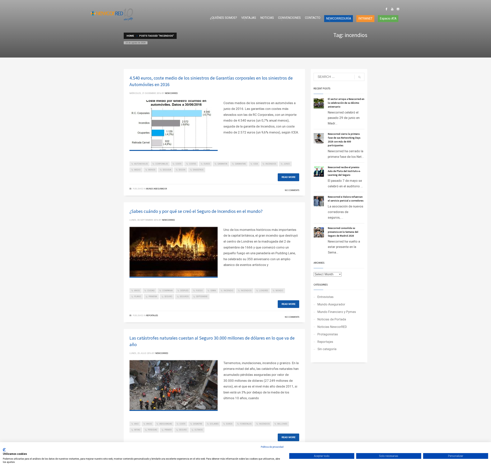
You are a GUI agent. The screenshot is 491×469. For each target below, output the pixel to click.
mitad (137, 430)
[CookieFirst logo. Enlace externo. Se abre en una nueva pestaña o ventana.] (4, 450)
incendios (270, 164)
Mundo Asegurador (156, 189)
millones (282, 424)
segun (182, 170)
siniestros (198, 170)
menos (151, 170)
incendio (228, 291)
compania (167, 291)
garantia (222, 164)
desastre (197, 424)
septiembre (202, 296)
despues (184, 291)
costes (192, 164)
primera (153, 296)
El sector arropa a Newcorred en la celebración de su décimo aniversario (346, 102)
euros (207, 164)
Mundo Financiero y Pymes (336, 312)
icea (255, 164)
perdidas (152, 430)
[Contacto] (398, 9)
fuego (199, 291)
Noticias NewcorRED (332, 327)
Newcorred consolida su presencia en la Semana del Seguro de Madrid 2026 (343, 231)
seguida (167, 170)
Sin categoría (326, 349)
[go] (359, 77)
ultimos (198, 430)
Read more (288, 177)
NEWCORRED (171, 93)
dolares (214, 424)
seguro (168, 296)
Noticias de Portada (331, 319)
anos (137, 291)
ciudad (151, 291)
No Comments (292, 190)
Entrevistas (325, 297)
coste (178, 164)
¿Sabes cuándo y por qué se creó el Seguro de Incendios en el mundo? (196, 211)
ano (136, 424)
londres (263, 291)
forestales (245, 424)
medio (137, 170)
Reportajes (152, 315)
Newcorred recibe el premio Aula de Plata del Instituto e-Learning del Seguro (344, 171)
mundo (279, 291)
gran (213, 291)
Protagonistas (327, 334)
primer (168, 430)
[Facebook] (386, 9)
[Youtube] (392, 9)
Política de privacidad (272, 447)
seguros (184, 296)
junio (287, 164)
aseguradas (165, 424)
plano (137, 296)
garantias (240, 164)
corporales (161, 164)
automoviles (141, 164)
